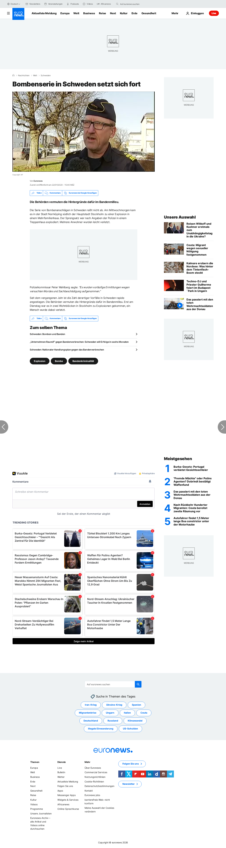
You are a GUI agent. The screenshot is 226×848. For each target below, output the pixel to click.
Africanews (63, 804)
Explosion (39, 360)
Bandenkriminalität (83, 360)
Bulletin (61, 772)
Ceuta (143, 712)
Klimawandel (135, 720)
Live (214, 13)
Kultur (124, 13)
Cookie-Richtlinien (94, 781)
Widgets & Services (67, 799)
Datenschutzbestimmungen (99, 786)
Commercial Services (96, 772)
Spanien (136, 704)
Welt (76, 13)
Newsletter (128, 783)
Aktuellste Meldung (44, 13)
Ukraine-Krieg (114, 704)
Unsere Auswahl (180, 217)
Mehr (87, 762)
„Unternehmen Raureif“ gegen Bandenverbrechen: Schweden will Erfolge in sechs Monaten (79, 341)
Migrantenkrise (87, 712)
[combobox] (134, 4)
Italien (127, 712)
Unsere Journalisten (41, 813)
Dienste (61, 762)
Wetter (61, 776)
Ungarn (110, 712)
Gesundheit (148, 13)
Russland (113, 720)
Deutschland (91, 720)
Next (113, 13)
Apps (60, 790)
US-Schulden (130, 728)
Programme (36, 808)
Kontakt (89, 790)
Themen (34, 762)
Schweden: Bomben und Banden (47, 334)
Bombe (59, 360)
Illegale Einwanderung (100, 728)
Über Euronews (93, 767)
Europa (64, 13)
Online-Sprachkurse (68, 808)
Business (89, 13)
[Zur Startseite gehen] (18, 14)
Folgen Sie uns (65, 786)
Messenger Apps (66, 795)
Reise (102, 13)
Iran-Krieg (91, 704)
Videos (34, 804)
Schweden (46, 75)
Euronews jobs (92, 795)
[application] (83, 132)
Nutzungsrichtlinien (95, 776)
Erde (134, 13)
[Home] (13, 75)
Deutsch (14, 4)
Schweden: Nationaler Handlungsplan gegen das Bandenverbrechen (67, 349)
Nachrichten (23, 75)
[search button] (117, 4)
